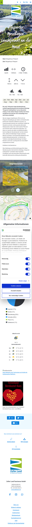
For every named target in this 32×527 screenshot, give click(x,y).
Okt (16, 102)
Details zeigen (23, 281)
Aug (5, 102)
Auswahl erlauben (16, 290)
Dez (26, 102)
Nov (21, 102)
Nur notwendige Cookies (16, 295)
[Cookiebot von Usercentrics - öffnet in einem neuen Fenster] (23, 230)
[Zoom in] (2, 197)
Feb (8, 100)
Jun (24, 100)
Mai (20, 100)
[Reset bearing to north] (2, 202)
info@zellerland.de (16, 489)
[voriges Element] (13, 190)
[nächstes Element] (18, 190)
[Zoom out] (2, 200)
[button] (1, 2)
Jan (4, 100)
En (27, 2)
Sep (11, 102)
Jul (28, 100)
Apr (16, 100)
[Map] (16, 207)
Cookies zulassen (16, 286)
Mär (12, 100)
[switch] (27, 264)
